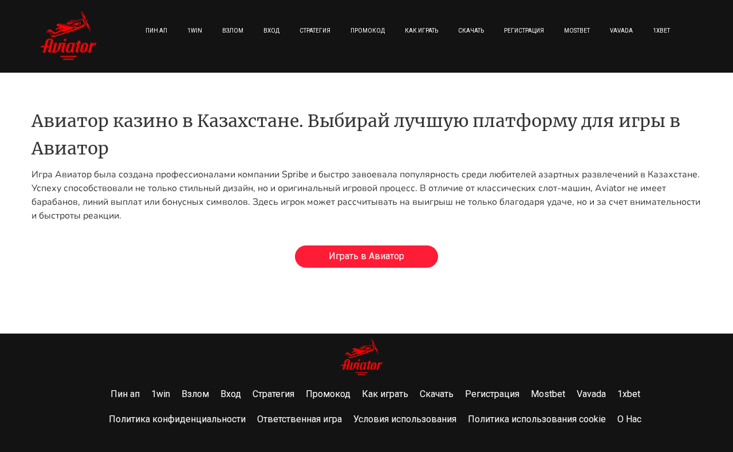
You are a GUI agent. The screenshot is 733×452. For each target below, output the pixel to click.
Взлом (232, 30)
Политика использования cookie (537, 419)
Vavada (621, 30)
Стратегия (314, 30)
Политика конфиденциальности (177, 419)
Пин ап (156, 30)
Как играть (421, 30)
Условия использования (404, 419)
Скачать (471, 30)
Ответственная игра (299, 419)
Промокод (367, 30)
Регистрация (524, 30)
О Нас (629, 419)
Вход (271, 30)
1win (194, 30)
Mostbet (577, 30)
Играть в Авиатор (366, 256)
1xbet (661, 30)
